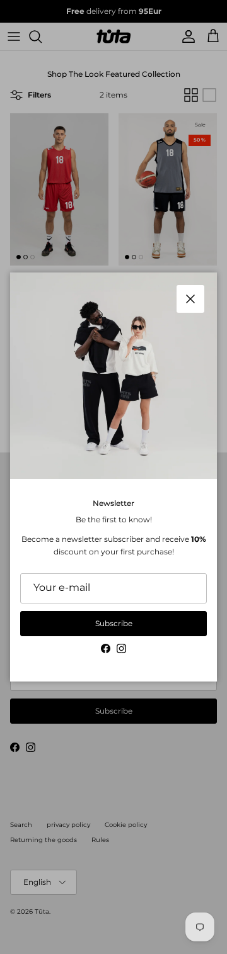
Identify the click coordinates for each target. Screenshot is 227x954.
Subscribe (113, 623)
